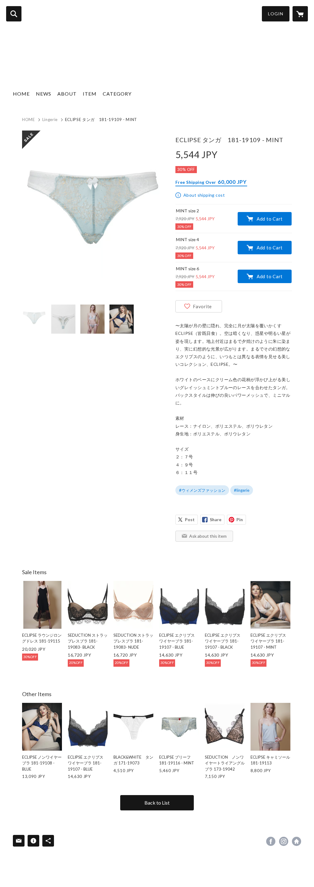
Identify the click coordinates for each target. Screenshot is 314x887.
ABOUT (67, 94)
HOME (21, 94)
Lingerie (50, 119)
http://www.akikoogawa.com (296, 841)
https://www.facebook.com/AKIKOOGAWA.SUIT (270, 841)
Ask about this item (208, 536)
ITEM (90, 94)
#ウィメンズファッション (202, 490)
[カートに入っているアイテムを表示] (300, 13)
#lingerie (241, 490)
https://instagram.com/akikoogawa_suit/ (283, 841)
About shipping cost (204, 195)
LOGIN (275, 13)
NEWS (43, 94)
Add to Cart (270, 219)
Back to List (157, 803)
